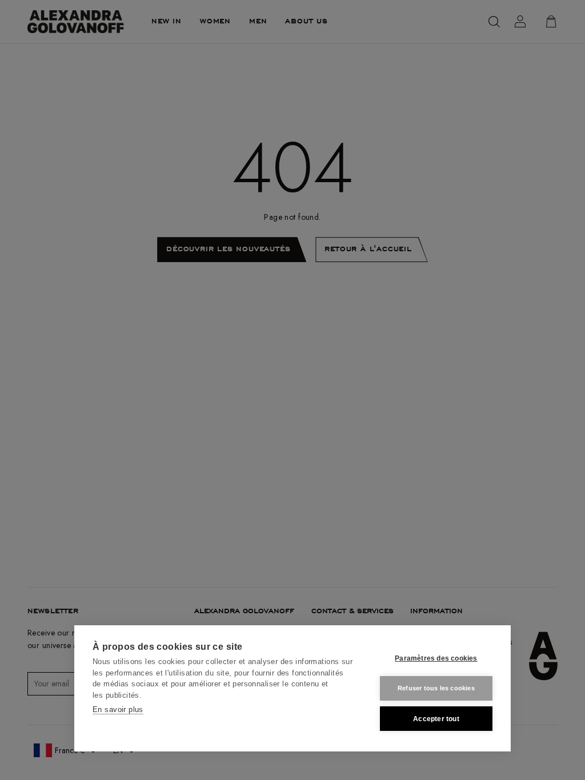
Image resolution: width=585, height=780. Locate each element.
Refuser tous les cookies (436, 688)
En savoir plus (118, 709)
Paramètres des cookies (436, 658)
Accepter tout (436, 719)
